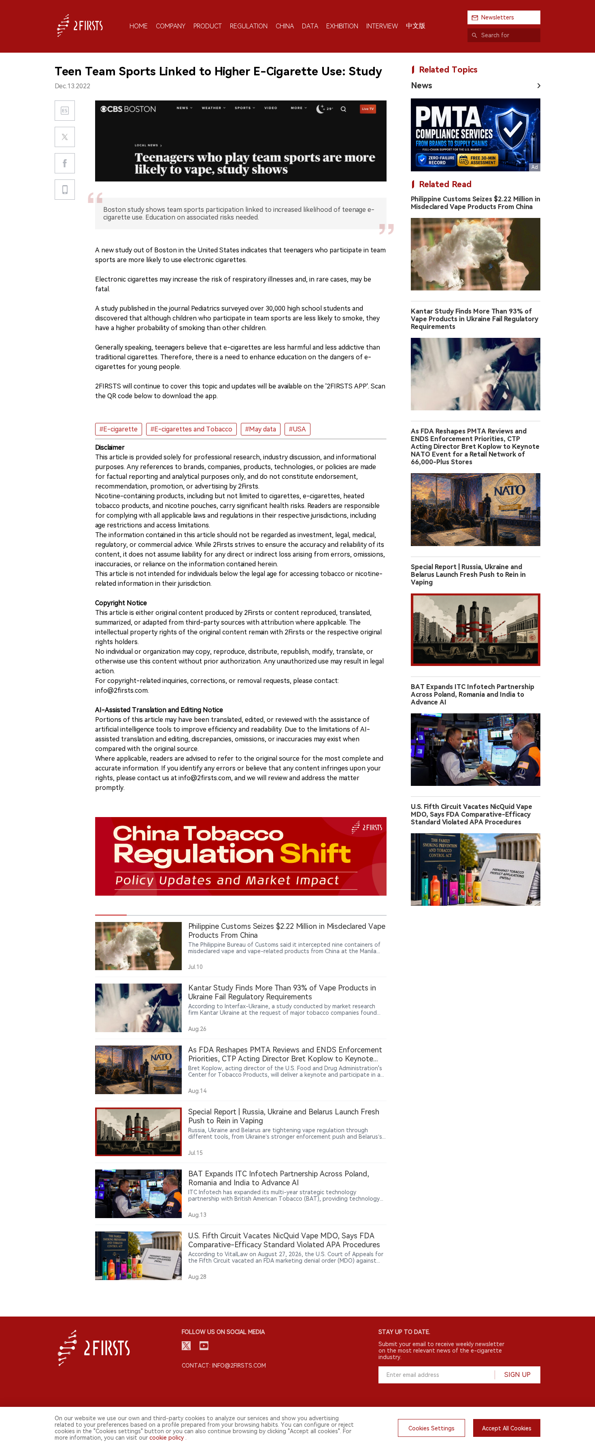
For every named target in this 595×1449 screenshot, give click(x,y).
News (421, 85)
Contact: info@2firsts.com (224, 1365)
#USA (297, 429)
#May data (260, 429)
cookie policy (166, 1437)
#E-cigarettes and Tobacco (191, 429)
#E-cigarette (119, 429)
